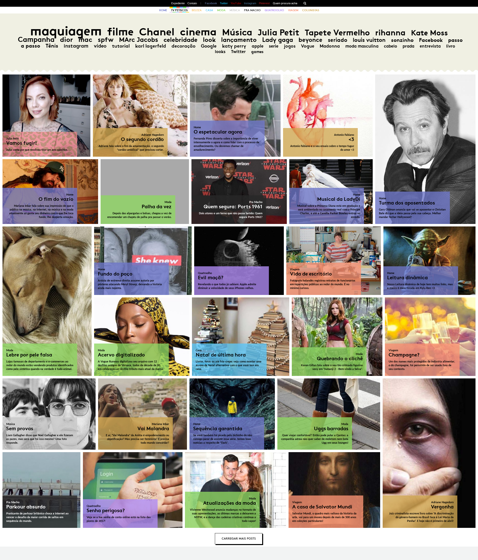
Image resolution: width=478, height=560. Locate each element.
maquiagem (66, 31)
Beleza (197, 10)
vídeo (100, 46)
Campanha (36, 39)
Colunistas (310, 10)
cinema (198, 31)
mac (85, 39)
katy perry (234, 46)
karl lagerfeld (150, 46)
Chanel (157, 31)
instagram (76, 46)
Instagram (250, 3)
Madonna (330, 46)
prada (408, 46)
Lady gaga (277, 40)
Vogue (307, 46)
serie (273, 46)
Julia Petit (278, 32)
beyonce (310, 40)
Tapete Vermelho (337, 32)
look (209, 40)
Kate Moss (429, 32)
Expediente (178, 3)
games (257, 51)
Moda (221, 10)
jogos (290, 46)
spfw (106, 40)
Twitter (224, 3)
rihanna (390, 33)
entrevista (430, 46)
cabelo (390, 46)
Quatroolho (274, 10)
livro (450, 46)
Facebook (211, 3)
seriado (337, 40)
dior (66, 39)
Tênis (52, 46)
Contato (192, 3)
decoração (183, 46)
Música (235, 10)
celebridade (180, 40)
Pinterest (264, 3)
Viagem (293, 10)
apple (257, 46)
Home (163, 10)
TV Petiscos (179, 10)
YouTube (236, 3)
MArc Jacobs (138, 40)
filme (120, 31)
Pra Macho (252, 10)
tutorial (121, 46)
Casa (209, 10)
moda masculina (361, 46)
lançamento (239, 40)
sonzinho (402, 40)
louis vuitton (369, 40)
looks (220, 51)
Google (209, 46)
